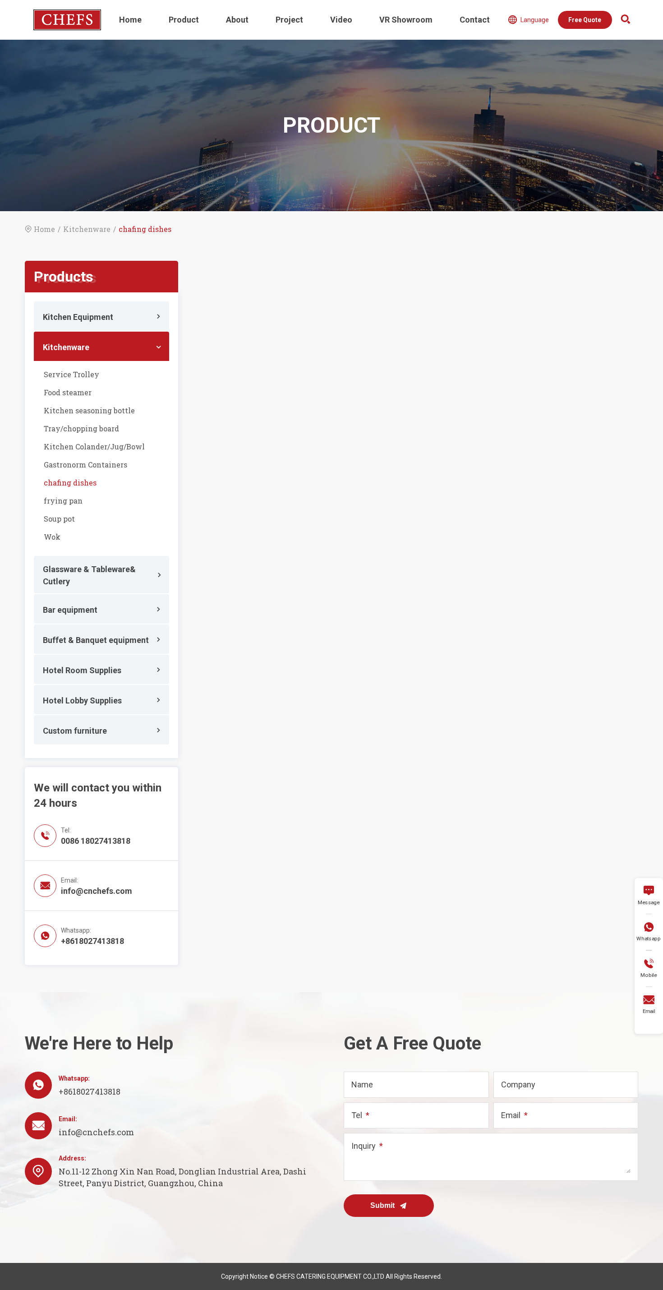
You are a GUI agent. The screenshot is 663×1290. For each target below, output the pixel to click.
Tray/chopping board (81, 428)
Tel (356, 1115)
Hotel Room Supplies (82, 670)
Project (289, 19)
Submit (383, 1205)
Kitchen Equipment (78, 317)
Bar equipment (70, 610)
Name (362, 1084)
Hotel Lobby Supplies (82, 700)
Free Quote (584, 19)
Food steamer (68, 392)
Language (528, 20)
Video (341, 19)
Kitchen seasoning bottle (89, 410)
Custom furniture (75, 730)
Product (184, 19)
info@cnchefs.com (96, 891)
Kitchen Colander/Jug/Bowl (94, 446)
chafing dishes (70, 482)
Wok (52, 536)
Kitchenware (86, 229)
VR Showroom (406, 19)
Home (130, 19)
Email (510, 1115)
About (237, 19)
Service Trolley (71, 374)
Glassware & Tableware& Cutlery (89, 575)
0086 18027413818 (95, 841)
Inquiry (363, 1146)
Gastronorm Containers (85, 464)
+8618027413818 (92, 941)
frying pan (63, 500)
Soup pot (59, 518)
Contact (475, 19)
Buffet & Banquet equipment (96, 640)
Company (518, 1084)
